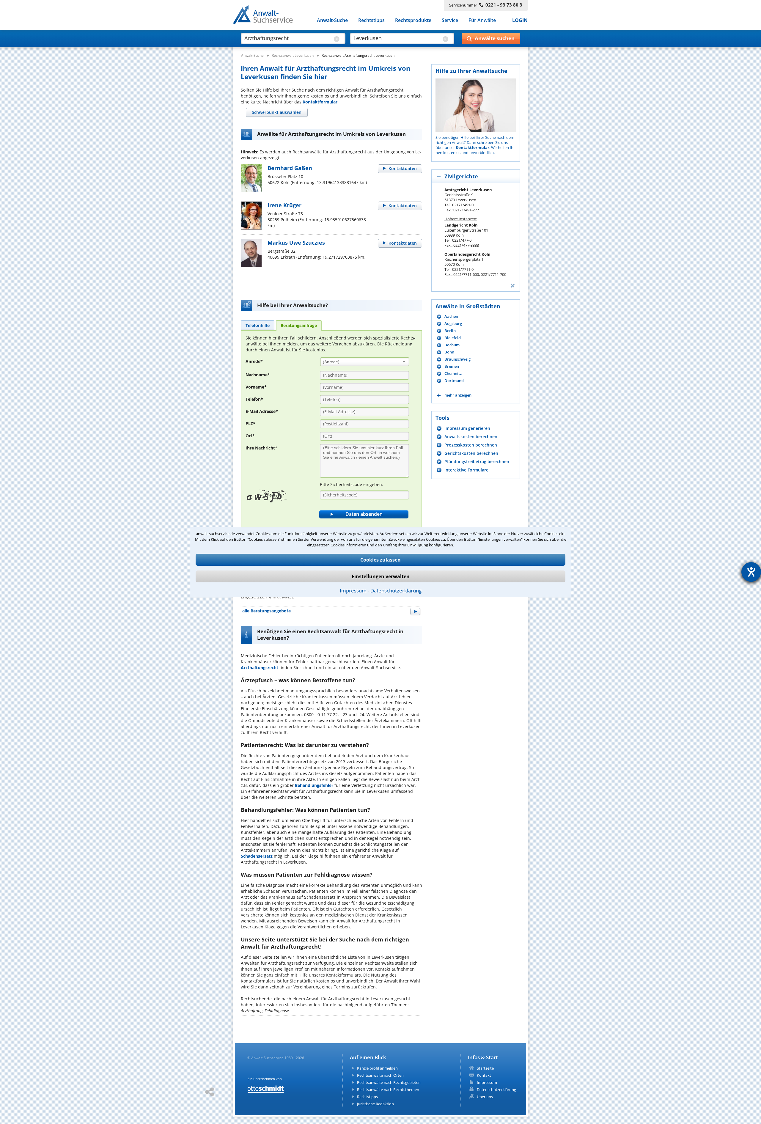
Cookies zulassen (380, 560)
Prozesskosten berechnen (470, 445)
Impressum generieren (467, 428)
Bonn (449, 352)
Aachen (451, 316)
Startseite (485, 1068)
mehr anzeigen (457, 395)
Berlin (450, 330)
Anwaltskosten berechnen (470, 436)
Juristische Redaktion (375, 1103)
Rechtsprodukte (413, 20)
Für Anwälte (482, 20)
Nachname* (258, 375)
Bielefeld (452, 337)
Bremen (451, 366)
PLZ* (250, 423)
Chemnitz (453, 373)
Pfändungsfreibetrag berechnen (476, 461)
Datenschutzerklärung (396, 590)
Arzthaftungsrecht (259, 667)
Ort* (250, 435)
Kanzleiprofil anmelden (377, 1068)
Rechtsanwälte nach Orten (380, 1075)
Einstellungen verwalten (381, 576)
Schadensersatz (257, 856)
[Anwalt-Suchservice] (266, 16)
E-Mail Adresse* (262, 411)
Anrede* (254, 361)
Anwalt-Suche (332, 20)
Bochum (452, 345)
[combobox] (364, 361)
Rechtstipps (371, 20)
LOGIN (520, 20)
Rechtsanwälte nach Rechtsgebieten (389, 1082)
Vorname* (256, 387)
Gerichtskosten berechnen (471, 453)
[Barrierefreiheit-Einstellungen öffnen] (751, 572)
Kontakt (484, 1075)
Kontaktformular (320, 102)
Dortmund (454, 380)
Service (450, 20)
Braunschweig (457, 359)
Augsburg (453, 323)
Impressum (353, 590)
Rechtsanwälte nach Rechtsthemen (388, 1089)
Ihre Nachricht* (261, 448)
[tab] (277, 112)
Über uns (485, 1096)
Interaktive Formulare (466, 470)
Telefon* (254, 399)
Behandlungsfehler (314, 785)
